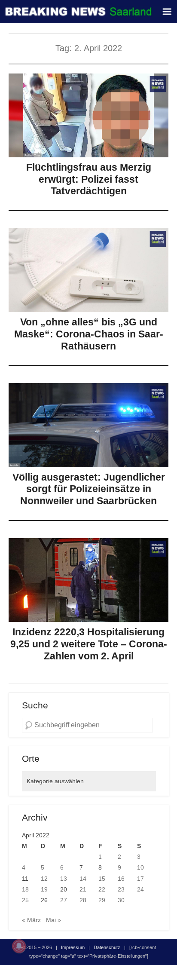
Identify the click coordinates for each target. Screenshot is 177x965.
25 (25, 900)
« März (31, 919)
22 (101, 889)
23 (121, 889)
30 (121, 900)
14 (82, 878)
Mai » (53, 919)
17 (140, 878)
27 (63, 900)
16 (121, 878)
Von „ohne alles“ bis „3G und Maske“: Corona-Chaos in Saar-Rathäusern (88, 333)
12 (44, 878)
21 (82, 889)
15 (101, 878)
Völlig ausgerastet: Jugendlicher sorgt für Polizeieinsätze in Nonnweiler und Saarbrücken (88, 489)
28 (82, 900)
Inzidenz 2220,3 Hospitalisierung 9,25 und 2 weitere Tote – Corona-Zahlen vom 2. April (88, 643)
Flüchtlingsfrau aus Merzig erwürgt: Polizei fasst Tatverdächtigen (88, 179)
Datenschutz (107, 947)
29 (101, 900)
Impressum (73, 947)
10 (140, 867)
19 (44, 889)
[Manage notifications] (19, 946)
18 (25, 889)
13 (63, 878)
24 (140, 889)
